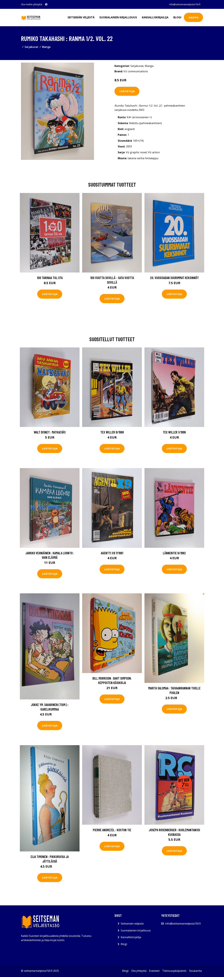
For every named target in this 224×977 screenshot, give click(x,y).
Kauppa (193, 17)
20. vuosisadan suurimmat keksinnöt (174, 278)
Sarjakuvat (31, 47)
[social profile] (46, 4)
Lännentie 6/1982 (174, 553)
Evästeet (154, 971)
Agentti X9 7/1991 (112, 553)
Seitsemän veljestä (81, 17)
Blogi (177, 17)
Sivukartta (195, 971)
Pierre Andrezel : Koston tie (112, 830)
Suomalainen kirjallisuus (118, 17)
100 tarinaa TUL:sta (50, 278)
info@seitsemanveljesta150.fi (184, 4)
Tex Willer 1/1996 (174, 432)
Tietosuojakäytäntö (174, 971)
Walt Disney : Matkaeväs (50, 432)
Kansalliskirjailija (155, 17)
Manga (46, 47)
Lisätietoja (127, 91)
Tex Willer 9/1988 (112, 432)
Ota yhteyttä (138, 971)
